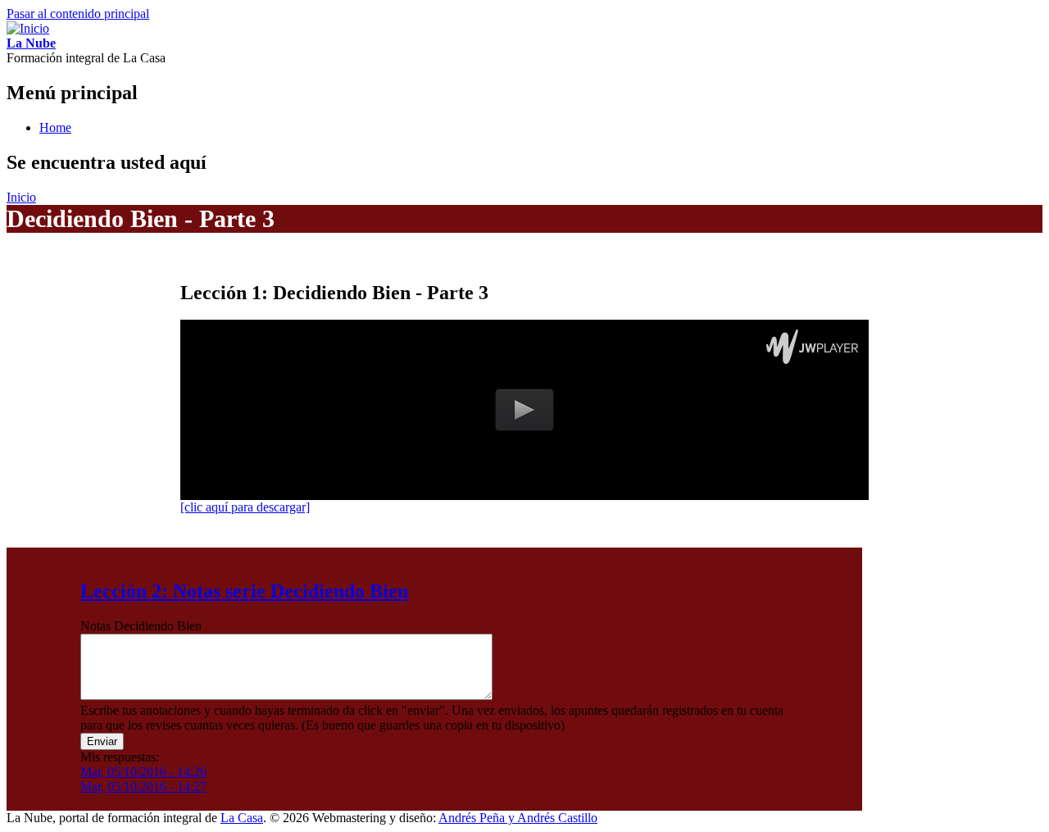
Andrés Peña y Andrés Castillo (517, 818)
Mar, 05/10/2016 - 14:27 (143, 786)
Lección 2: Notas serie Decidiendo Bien (244, 591)
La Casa (241, 818)
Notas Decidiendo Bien (141, 626)
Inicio (21, 197)
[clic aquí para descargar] (245, 507)
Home (55, 127)
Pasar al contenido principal (78, 13)
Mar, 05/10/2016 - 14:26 (143, 772)
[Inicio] (28, 28)
